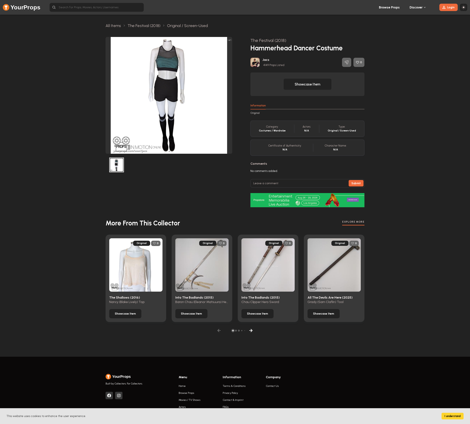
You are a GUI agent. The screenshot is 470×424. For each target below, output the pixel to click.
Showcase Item (307, 84)
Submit (356, 183)
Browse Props (389, 7)
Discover (416, 7)
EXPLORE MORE (353, 221)
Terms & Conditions (234, 386)
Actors (182, 407)
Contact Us (272, 386)
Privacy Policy (230, 393)
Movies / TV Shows (189, 400)
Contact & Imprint (233, 400)
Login (451, 7)
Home (182, 386)
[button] (169, 151)
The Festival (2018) (268, 40)
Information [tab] (258, 105)
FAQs (226, 407)
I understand (452, 416)
